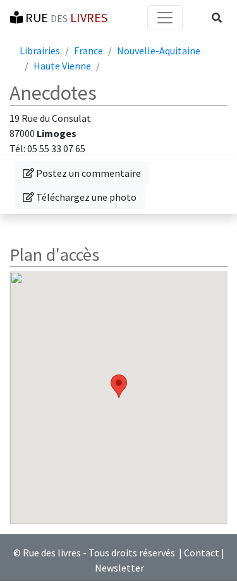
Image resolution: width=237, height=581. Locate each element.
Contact (201, 552)
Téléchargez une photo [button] (83, 196)
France (88, 50)
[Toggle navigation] (165, 17)
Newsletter (119, 567)
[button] (217, 17)
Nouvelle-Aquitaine (158, 50)
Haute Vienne (62, 65)
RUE (65, 17)
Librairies (40, 50)
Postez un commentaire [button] (85, 172)
